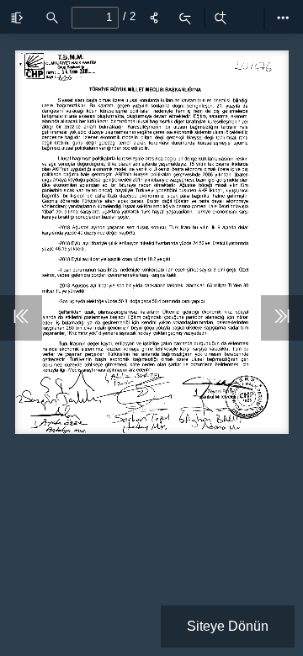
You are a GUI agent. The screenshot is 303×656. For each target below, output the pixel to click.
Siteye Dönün (227, 626)
